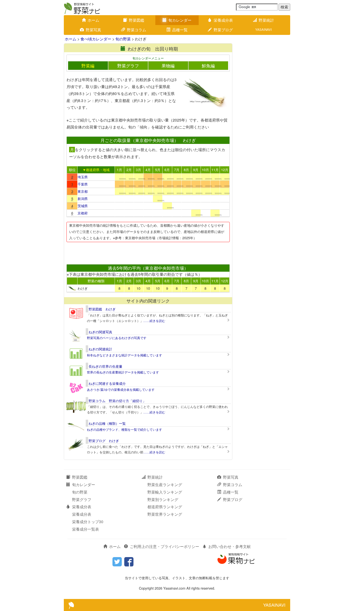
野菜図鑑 (136, 20)
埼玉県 (83, 176)
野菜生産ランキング (164, 484)
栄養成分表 (223, 20)
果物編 (168, 66)
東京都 (83, 191)
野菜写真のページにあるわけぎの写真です (116, 337)
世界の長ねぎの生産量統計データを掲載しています (123, 372)
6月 (167, 169)
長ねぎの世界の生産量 (105, 366)
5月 (157, 169)
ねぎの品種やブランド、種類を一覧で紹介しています (124, 429)
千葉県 (83, 184)
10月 (205, 169)
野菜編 (87, 66)
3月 (138, 169)
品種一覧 (180, 29)
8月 (186, 169)
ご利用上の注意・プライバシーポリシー (164, 546)
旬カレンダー (179, 20)
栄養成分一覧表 (85, 529)
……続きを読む (154, 320)
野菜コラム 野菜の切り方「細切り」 (117, 400)
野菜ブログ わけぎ (104, 440)
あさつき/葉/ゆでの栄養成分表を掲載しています (121, 389)
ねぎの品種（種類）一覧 (107, 423)
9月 (195, 169)
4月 (148, 169)
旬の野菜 (123, 39)
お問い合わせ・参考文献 (229, 546)
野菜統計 (266, 20)
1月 (119, 169)
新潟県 (83, 198)
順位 (72, 169)
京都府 (83, 212)
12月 (224, 169)
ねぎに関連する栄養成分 (107, 383)
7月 (176, 169)
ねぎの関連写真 (100, 331)
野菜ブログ (223, 29)
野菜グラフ (128, 66)
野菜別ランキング (162, 499)
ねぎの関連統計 (100, 349)
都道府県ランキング (164, 506)
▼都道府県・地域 (96, 169)
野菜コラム (136, 29)
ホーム (93, 20)
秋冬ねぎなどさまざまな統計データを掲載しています (124, 355)
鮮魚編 (208, 66)
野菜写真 (93, 29)
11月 (215, 169)
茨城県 (83, 205)
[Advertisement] (148, 251)
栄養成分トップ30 (87, 521)
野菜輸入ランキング (164, 492)
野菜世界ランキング (164, 514)
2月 (129, 169)
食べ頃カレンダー (95, 39)
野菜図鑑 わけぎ (102, 309)
